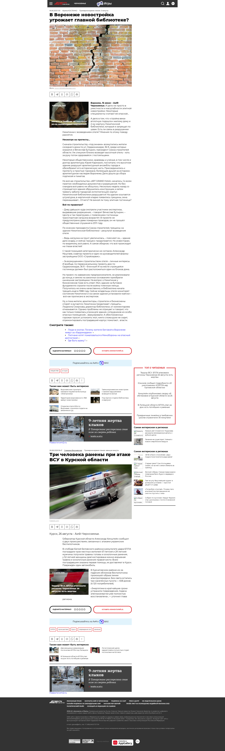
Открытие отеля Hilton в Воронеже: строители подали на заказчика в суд (74, 408)
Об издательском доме (151, 701)
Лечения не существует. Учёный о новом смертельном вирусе (158, 440)
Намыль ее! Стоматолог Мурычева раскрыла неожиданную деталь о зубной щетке (159, 433)
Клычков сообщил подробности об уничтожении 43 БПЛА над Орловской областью (155, 385)
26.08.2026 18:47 (55, 450)
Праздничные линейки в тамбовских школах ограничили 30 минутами (155, 416)
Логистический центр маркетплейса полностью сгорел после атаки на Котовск (115, 650)
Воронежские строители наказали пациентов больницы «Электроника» (73, 392)
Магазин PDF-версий (112, 704)
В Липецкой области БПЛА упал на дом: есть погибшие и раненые (155, 406)
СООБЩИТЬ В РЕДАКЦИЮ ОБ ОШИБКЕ (101, 706)
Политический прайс (75, 706)
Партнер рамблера (103, 741)
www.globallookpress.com (65, 88)
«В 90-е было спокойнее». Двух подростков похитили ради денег (159, 456)
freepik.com (54, 521)
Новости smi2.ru (58, 442)
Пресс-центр (134, 701)
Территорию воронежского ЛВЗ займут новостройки (74, 399)
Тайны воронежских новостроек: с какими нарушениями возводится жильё (115, 392)
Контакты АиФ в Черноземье (96, 701)
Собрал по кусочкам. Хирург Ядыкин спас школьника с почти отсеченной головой (160, 500)
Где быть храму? (77, 340)
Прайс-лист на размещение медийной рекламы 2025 (147, 704)
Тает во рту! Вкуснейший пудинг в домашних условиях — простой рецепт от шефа (159, 483)
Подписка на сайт (118, 701)
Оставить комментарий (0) (112, 351)
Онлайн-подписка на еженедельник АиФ (84, 704)
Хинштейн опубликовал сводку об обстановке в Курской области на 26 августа (154, 395)
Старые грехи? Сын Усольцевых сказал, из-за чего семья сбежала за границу (159, 465)
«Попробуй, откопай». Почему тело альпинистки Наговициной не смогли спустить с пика (159, 491)
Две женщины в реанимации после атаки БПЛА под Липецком (74, 649)
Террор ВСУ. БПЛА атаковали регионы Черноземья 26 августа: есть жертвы (155, 375)
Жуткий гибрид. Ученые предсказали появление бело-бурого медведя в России (160, 474)
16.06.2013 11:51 (54, 11)
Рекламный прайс (74, 701)
